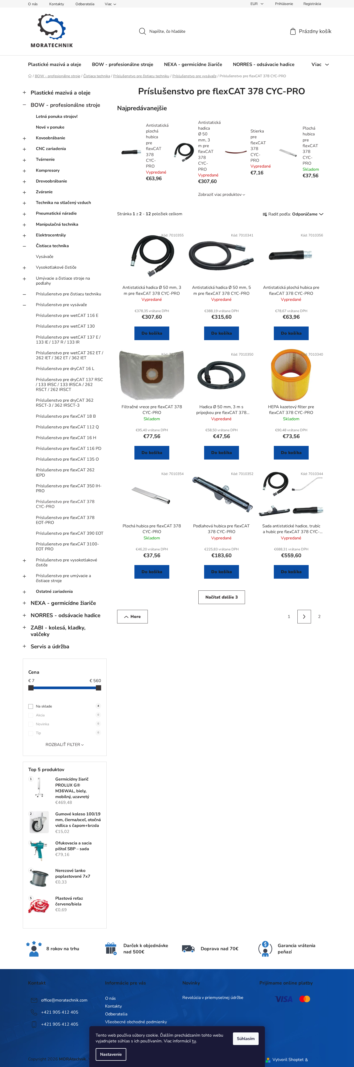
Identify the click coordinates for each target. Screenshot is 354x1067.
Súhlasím (246, 1039)
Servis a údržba (50, 646)
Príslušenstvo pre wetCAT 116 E (67, 315)
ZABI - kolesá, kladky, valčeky (58, 631)
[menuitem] (54, 64)
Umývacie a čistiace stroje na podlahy (63, 280)
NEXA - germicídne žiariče (63, 603)
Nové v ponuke (50, 127)
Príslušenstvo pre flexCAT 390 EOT (70, 533)
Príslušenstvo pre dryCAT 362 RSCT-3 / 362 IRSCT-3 (65, 402)
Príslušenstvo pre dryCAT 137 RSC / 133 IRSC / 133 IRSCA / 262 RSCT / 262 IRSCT (69, 384)
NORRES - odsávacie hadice (65, 615)
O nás (33, 4)
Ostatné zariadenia (54, 591)
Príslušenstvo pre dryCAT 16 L (65, 369)
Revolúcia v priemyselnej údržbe (212, 998)
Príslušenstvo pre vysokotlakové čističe (66, 562)
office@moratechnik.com (64, 1000)
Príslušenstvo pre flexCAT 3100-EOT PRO (67, 546)
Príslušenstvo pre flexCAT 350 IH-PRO (69, 488)
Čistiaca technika (52, 246)
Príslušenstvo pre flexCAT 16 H (66, 438)
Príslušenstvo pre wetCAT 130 (65, 326)
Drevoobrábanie (51, 181)
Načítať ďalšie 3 (221, 597)
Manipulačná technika (57, 224)
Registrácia (312, 3)
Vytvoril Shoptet (288, 1060)
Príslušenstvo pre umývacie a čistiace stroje (63, 578)
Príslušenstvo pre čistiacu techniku (68, 294)
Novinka (67, 724)
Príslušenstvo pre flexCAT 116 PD (68, 448)
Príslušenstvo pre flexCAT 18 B (66, 416)
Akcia (67, 715)
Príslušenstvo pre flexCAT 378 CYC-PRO (65, 504)
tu (194, 1041)
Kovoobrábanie (50, 138)
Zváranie (44, 192)
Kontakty (56, 4)
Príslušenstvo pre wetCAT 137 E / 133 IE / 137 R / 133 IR (68, 339)
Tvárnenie (45, 159)
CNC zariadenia (51, 149)
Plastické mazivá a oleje (60, 92)
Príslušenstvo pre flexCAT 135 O (67, 459)
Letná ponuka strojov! (57, 116)
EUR (254, 3)
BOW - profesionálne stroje (65, 105)
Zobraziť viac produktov (220, 194)
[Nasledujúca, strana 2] (304, 616)
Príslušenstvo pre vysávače (61, 305)
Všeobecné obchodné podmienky (136, 1022)
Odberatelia (84, 4)
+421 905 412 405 (59, 1012)
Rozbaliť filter (63, 745)
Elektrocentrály (51, 235)
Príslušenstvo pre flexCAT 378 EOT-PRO (65, 520)
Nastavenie (111, 1054)
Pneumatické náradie (56, 213)
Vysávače (44, 256)
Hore (135, 617)
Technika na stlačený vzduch (63, 203)
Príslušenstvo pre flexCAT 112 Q (67, 427)
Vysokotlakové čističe (56, 267)
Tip (67, 733)
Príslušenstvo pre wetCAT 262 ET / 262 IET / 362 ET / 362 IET (69, 355)
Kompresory (47, 170)
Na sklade (67, 706)
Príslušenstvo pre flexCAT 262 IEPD (65, 472)
